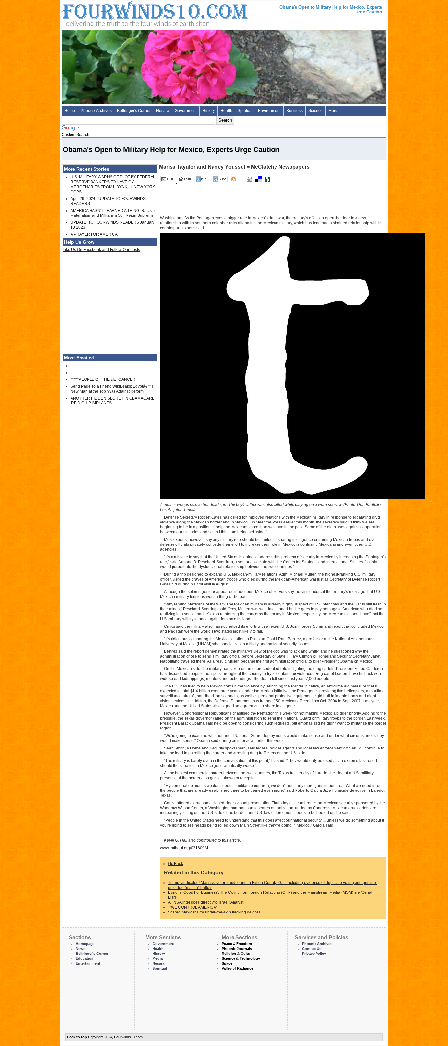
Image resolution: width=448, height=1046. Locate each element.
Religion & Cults (236, 953)
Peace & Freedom (237, 944)
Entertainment (88, 963)
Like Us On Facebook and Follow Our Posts (101, 249)
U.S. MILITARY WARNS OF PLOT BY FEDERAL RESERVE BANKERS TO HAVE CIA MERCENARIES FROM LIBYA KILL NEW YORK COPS (113, 184)
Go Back (175, 863)
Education (84, 958)
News (80, 949)
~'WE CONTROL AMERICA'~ (193, 907)
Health (226, 110)
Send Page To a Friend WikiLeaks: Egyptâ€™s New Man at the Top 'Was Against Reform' (112, 389)
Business (294, 110)
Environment (269, 110)
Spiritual (245, 110)
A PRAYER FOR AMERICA (94, 234)
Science (315, 110)
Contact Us (311, 949)
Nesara (162, 110)
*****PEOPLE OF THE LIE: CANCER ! (104, 379)
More (332, 110)
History (208, 110)
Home (69, 110)
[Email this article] (168, 182)
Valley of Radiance (237, 968)
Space (227, 963)
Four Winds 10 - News (127, 13)
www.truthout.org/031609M (184, 848)
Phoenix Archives (96, 110)
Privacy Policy (314, 953)
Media (158, 958)
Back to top (77, 1037)
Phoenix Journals (237, 949)
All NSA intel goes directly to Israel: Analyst (205, 902)
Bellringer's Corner (134, 110)
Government (186, 110)
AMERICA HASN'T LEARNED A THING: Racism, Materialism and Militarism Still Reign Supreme (113, 213)
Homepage (85, 944)
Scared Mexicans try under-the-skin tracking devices (214, 912)
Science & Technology (241, 958)
